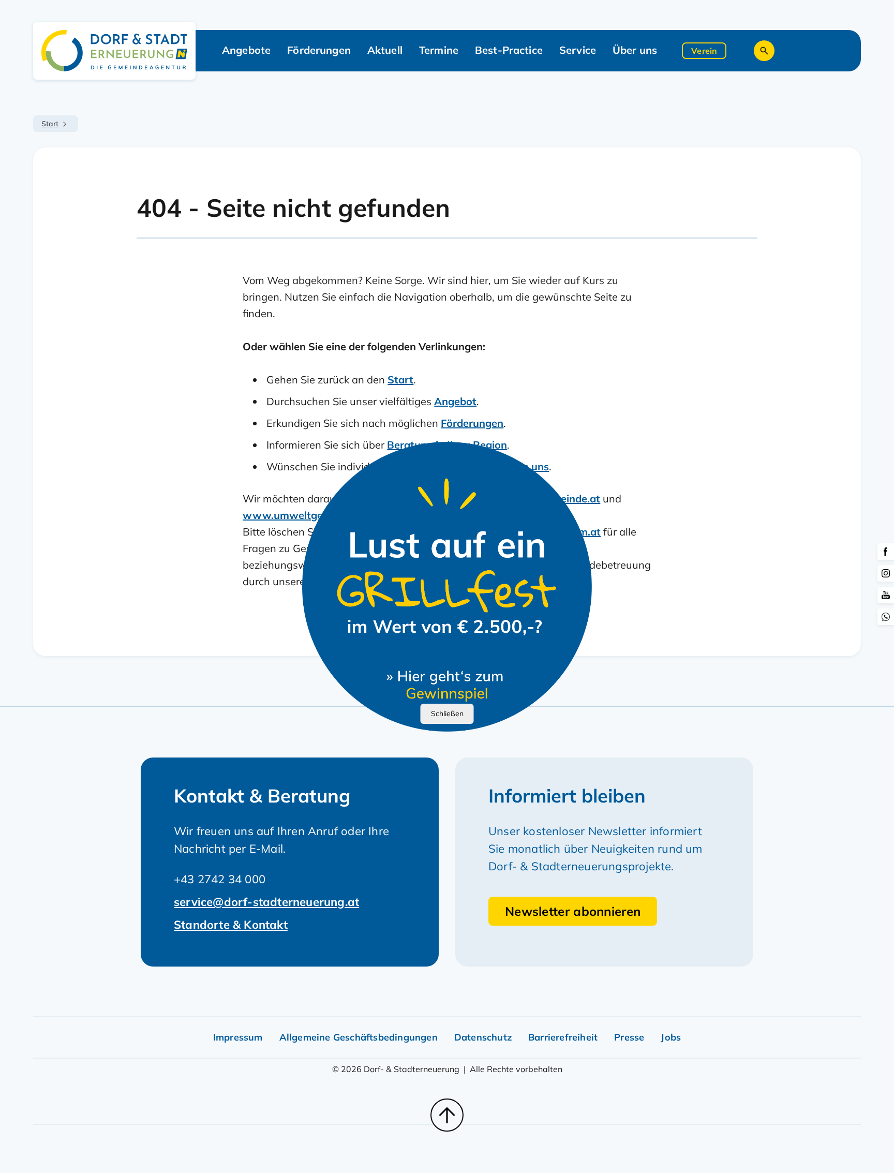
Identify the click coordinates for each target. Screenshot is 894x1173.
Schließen (447, 713)
